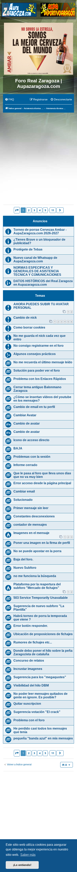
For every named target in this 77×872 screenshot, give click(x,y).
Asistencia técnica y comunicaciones (38, 196)
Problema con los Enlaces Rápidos (39, 378)
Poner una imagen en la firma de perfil (41, 542)
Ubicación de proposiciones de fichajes (43, 634)
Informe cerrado (25, 465)
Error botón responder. (30, 625)
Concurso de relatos (28, 660)
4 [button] (39, 210)
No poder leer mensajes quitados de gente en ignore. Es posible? (40, 695)
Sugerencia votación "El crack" (36, 712)
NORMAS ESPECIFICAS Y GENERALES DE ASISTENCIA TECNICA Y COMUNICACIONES (37, 271)
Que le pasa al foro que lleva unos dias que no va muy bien (42, 475)
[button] (17, 210)
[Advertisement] (38, 153)
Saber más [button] (28, 854)
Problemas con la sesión (31, 456)
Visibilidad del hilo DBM (31, 685)
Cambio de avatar (26, 423)
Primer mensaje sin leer (30, 508)
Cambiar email (24, 491)
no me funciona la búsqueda (34, 576)
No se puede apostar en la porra (37, 551)
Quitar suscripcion (27, 703)
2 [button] (28, 210)
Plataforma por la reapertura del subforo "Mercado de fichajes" (37, 586)
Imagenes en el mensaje (31, 533)
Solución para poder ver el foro (36, 370)
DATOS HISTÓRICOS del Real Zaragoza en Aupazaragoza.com (43, 282)
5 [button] (45, 210)
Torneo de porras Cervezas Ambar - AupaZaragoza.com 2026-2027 (40, 231)
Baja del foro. (23, 559)
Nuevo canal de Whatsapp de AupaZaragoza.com (35, 259)
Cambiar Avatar (24, 415)
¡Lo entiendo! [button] (22, 864)
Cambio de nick (25, 317)
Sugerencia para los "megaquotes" (39, 677)
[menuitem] (9, 99)
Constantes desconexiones (34, 516)
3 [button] (34, 210)
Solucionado (23, 499)
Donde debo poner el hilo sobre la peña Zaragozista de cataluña (42, 652)
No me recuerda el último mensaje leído (42, 362)
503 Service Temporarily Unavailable (40, 597)
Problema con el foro (29, 720)
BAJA (17, 448)
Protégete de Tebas (27, 249)
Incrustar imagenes (27, 668)
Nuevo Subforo (24, 567)
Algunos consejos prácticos (34, 354)
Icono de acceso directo (31, 440)
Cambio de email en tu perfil (34, 407)
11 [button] (52, 210)
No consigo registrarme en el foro (38, 345)
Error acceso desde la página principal (42, 483)
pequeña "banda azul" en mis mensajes (43, 738)
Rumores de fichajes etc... (32, 642)
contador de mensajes (30, 524)
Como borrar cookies (29, 327)
